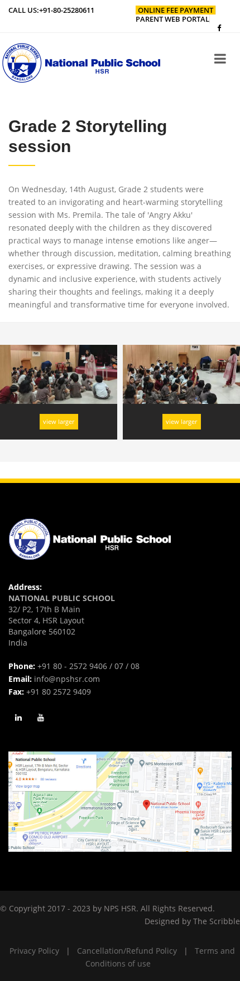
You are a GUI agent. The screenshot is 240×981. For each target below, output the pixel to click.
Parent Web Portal (172, 19)
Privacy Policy (34, 950)
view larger (58, 421)
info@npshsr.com (67, 678)
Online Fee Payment (175, 10)
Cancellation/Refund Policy (127, 950)
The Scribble (216, 921)
